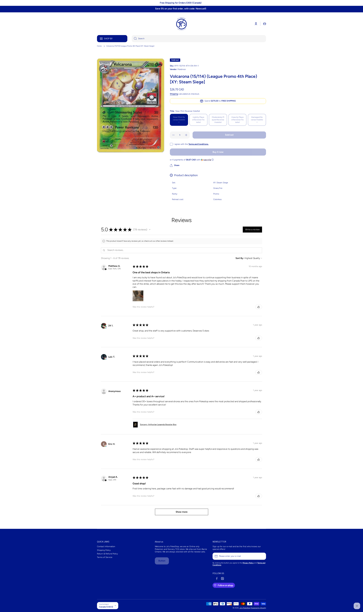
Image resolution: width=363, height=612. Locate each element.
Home (99, 46)
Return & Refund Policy (107, 554)
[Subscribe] (262, 556)
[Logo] (181, 24)
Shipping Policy (104, 550)
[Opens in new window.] (106, 328)
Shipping (174, 94)
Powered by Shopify (258, 608)
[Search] (134, 38)
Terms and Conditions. (198, 144)
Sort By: (240, 258)
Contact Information (106, 546)
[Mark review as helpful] (258, 307)
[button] (264, 23)
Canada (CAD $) (106, 607)
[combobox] (199, 38)
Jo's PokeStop (244, 608)
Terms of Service (104, 557)
